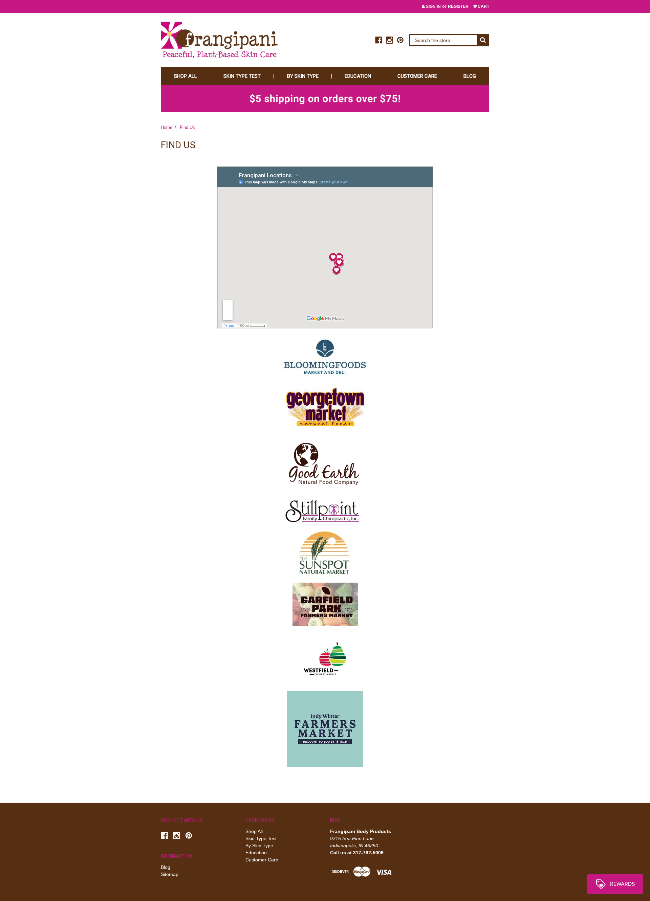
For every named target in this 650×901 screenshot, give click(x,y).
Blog (469, 76)
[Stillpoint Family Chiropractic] (325, 509)
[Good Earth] (325, 463)
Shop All (185, 76)
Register (458, 6)
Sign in (433, 6)
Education (358, 76)
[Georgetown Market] (325, 406)
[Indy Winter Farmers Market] (325, 728)
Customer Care (417, 76)
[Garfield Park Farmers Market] (325, 603)
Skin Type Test (242, 76)
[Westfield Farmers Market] (325, 657)
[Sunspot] (324, 552)
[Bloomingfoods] (325, 356)
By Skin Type (303, 76)
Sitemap (169, 874)
